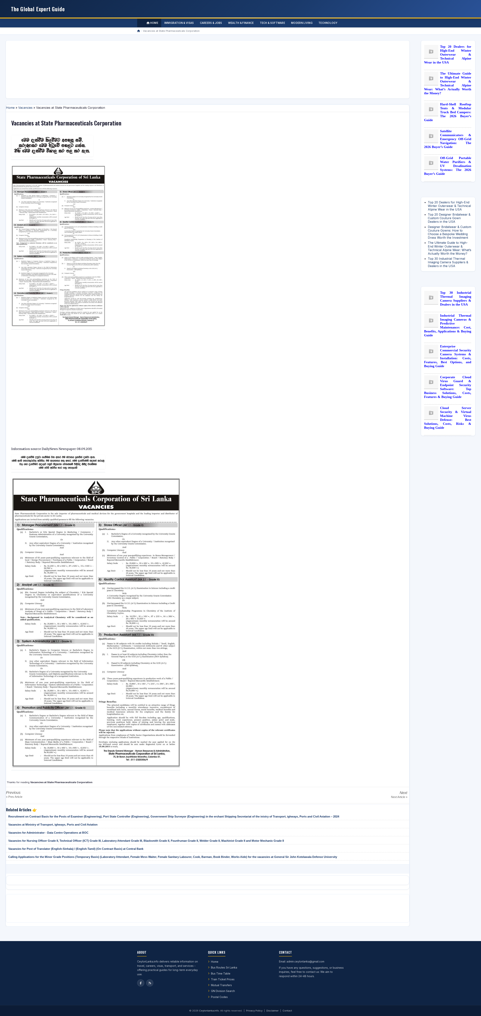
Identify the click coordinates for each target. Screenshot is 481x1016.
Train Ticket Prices (222, 979)
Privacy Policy (254, 1010)
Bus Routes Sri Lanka (224, 967)
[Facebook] (140, 983)
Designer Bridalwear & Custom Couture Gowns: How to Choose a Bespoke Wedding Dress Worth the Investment (449, 232)
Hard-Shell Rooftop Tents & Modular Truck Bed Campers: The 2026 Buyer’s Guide (447, 112)
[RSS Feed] (149, 983)
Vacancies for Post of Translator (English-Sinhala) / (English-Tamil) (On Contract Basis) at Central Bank (75, 848)
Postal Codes (219, 997)
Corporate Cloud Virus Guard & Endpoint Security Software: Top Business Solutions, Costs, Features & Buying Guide (447, 387)
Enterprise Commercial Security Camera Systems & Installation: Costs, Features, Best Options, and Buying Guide (447, 356)
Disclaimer (272, 1010)
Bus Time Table (220, 973)
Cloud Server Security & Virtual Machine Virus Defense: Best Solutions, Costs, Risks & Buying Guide (447, 417)
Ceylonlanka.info (209, 1010)
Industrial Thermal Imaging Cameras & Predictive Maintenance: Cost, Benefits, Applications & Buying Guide (447, 325)
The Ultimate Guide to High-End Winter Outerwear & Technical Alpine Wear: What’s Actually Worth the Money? (447, 83)
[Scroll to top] (472, 1008)
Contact (287, 1010)
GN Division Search (223, 991)
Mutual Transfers (221, 985)
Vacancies (25, 107)
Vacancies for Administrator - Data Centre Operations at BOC (48, 832)
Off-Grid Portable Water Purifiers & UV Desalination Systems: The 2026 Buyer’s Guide (447, 166)
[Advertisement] (121, 69)
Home (153, 22)
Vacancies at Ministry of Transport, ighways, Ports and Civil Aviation (53, 824)
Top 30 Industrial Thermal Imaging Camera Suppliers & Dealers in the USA (448, 262)
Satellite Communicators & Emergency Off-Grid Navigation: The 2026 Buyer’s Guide (447, 139)
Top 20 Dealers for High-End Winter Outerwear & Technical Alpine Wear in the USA (447, 54)
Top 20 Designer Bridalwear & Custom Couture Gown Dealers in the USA (449, 218)
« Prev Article (14, 796)
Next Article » (399, 797)
